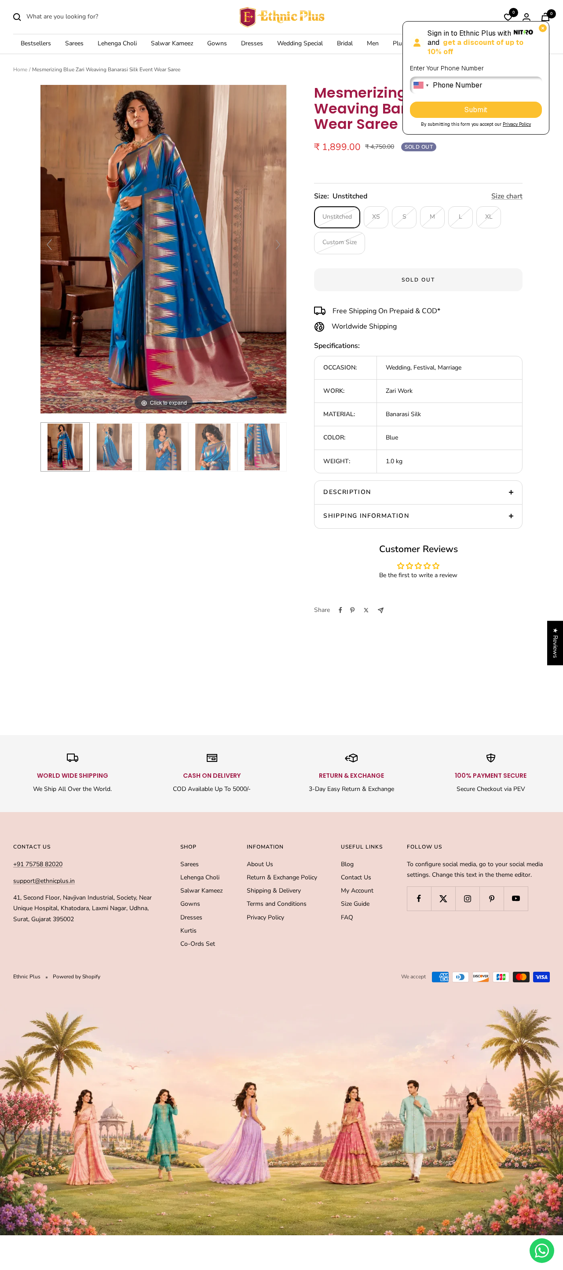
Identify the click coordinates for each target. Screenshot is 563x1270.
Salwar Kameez (172, 44)
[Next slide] (278, 244)
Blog (347, 864)
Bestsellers (36, 44)
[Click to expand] (163, 249)
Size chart (507, 196)
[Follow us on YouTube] (516, 898)
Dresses (252, 44)
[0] (508, 17)
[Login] (526, 17)
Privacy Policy (265, 917)
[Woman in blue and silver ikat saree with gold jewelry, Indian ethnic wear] (213, 447)
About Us (260, 864)
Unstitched (337, 216)
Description (347, 492)
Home (20, 69)
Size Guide (355, 904)
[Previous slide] (49, 244)
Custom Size (339, 242)
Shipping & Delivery (274, 890)
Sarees (74, 44)
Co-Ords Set (197, 944)
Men (373, 44)
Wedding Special (300, 44)
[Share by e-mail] (381, 610)
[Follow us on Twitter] (443, 898)
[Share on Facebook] (340, 610)
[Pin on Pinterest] (352, 610)
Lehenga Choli (117, 44)
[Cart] (545, 17)
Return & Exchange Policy (282, 877)
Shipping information (366, 516)
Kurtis (188, 930)
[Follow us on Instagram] (467, 898)
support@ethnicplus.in (44, 881)
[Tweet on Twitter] (366, 610)
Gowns (217, 44)
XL (489, 216)
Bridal (345, 44)
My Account (357, 890)
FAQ (347, 917)
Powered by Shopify (76, 976)
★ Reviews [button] (555, 643)
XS (376, 216)
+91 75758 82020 (37, 864)
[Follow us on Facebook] (419, 898)
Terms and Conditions (277, 904)
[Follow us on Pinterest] (491, 898)
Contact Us (356, 877)
